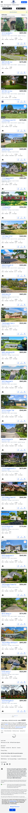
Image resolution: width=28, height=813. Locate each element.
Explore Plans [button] (15, 787)
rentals (6, 724)
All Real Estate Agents (15, 742)
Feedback (3, 747)
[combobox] (24, 15)
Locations (7, 8)
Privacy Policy (4, 750)
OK (12, 809)
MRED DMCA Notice (17, 778)
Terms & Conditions (5, 756)
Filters (22, 8)
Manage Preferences (15, 806)
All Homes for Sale (5, 742)
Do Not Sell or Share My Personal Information (12, 753)
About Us (14, 747)
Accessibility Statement (16, 756)
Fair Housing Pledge (12, 759)
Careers (19, 747)
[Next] (26, 24)
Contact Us (8, 747)
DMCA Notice (4, 759)
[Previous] (2, 24)
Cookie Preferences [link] (21, 759)
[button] (24, 2)
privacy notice (13, 801)
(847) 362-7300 (17, 99)
